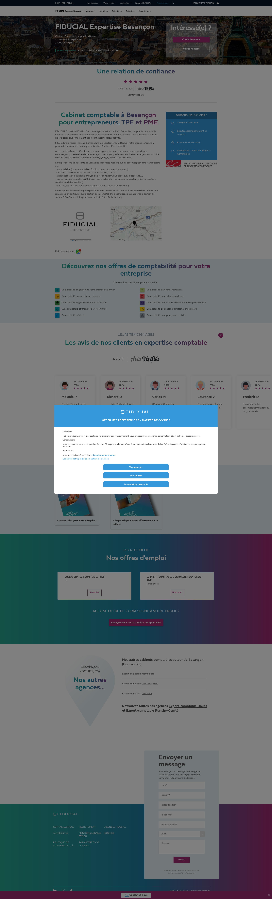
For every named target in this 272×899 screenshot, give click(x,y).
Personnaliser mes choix (136, 484)
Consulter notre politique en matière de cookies (86, 459)
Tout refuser (136, 475)
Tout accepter (136, 467)
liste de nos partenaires (104, 455)
